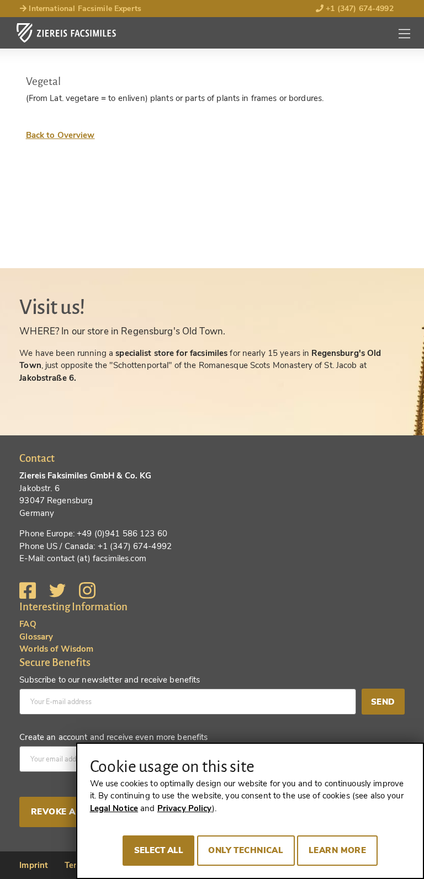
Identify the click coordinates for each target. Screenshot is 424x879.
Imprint (33, 865)
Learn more (337, 850)
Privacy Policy (184, 808)
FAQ (27, 624)
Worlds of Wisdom (56, 648)
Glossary (36, 636)
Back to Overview (60, 135)
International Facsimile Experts (83, 8)
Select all (158, 850)
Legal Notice (114, 808)
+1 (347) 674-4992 (359, 8)
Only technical (245, 850)
